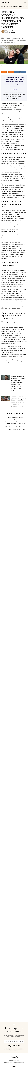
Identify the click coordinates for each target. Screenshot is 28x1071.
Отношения (17, 6)
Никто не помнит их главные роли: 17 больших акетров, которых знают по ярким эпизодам (15, 417)
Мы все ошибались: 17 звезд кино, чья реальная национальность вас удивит (15, 422)
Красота (9, 6)
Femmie (9, 2)
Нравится (14, 89)
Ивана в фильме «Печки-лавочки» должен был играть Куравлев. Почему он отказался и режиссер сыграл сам (18, 383)
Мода (3, 6)
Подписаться (14, 1046)
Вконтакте (14, 1066)
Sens (19, 98)
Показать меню (25, 2)
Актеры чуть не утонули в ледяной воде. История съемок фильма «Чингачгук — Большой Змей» (18, 402)
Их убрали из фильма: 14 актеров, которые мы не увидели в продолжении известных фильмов (15, 427)
